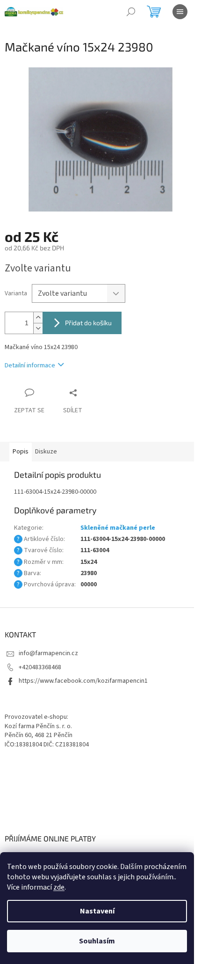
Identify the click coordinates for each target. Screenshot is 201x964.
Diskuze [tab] (46, 451)
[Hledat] (131, 11)
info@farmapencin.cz (48, 653)
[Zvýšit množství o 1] (38, 317)
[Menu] (180, 11)
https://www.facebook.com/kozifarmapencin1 (83, 681)
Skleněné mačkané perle (117, 528)
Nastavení (97, 911)
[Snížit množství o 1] (38, 328)
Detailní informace (30, 365)
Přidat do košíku (88, 323)
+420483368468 (40, 667)
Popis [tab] (21, 451)
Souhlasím (97, 941)
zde (59, 887)
